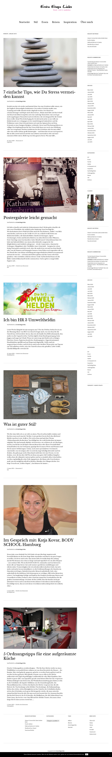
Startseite (24, 22)
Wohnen (90, 180)
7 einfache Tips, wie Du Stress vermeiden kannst (39, 94)
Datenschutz (93, 734)
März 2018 (90, 112)
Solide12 (90, 65)
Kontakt (92, 729)
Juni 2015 (90, 142)
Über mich (87, 22)
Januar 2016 (91, 128)
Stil (36, 22)
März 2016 (90, 124)
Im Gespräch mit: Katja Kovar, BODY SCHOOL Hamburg (38, 542)
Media (91, 723)
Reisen (56, 22)
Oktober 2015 (91, 133)
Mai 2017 (90, 117)
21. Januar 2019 (10, 140)
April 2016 (90, 121)
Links (91, 727)
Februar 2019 (91, 103)
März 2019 (90, 101)
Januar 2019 (91, 105)
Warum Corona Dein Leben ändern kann (97, 38)
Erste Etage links (21, 101)
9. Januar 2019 (10, 468)
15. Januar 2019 (10, 265)
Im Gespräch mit (10, 592)
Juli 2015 (90, 139)
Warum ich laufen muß (101, 67)
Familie (89, 161)
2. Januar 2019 (10, 704)
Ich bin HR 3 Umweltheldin (29, 320)
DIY (8, 267)
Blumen (70, 723)
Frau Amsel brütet (92, 46)
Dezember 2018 (92, 108)
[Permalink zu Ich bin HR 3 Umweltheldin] (40, 314)
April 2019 (90, 99)
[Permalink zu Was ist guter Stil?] (40, 419)
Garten (89, 164)
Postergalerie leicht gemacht (30, 217)
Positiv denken (91, 40)
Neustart (70, 727)
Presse (91, 725)
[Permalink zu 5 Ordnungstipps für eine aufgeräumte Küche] (40, 648)
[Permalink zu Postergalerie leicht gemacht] (40, 212)
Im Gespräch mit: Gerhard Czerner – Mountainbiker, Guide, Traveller (98, 70)
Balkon (70, 720)
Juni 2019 (90, 96)
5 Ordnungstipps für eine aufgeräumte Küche (40, 656)
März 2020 (90, 90)
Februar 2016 (91, 126)
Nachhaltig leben (10, 355)
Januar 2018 (91, 114)
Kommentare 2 (19, 140)
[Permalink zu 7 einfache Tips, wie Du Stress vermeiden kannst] (40, 86)
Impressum (92, 732)
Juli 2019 (90, 94)
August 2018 (91, 110)
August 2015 (91, 137)
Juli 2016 (90, 119)
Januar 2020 (91, 92)
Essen (45, 22)
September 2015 (92, 135)
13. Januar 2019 (10, 353)
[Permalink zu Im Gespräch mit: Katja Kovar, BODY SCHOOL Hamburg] (40, 534)
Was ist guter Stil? (20, 424)
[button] (108, 2)
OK (87, 754)
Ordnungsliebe (10, 706)
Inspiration (70, 22)
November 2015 (92, 130)
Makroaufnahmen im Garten (95, 42)
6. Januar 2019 (10, 590)
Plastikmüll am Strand (93, 44)
